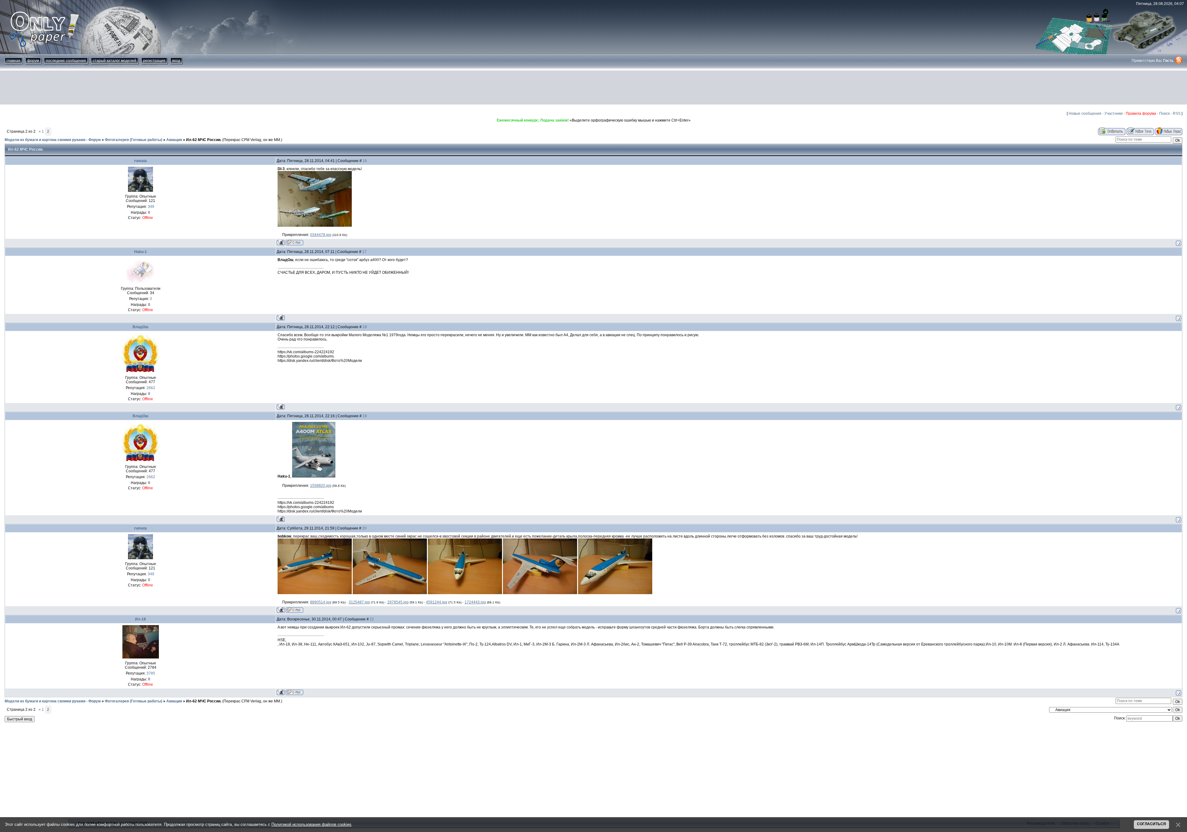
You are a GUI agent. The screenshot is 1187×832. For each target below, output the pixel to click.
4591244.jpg (436, 602)
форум (33, 60)
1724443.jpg (475, 602)
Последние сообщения (66, 60)
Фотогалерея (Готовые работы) (133, 140)
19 (365, 416)
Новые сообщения (1085, 113)
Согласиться (1151, 824)
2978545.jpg (398, 602)
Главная (13, 60)
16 (365, 161)
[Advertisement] (593, 87)
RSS (1177, 113)
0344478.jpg (320, 235)
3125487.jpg (359, 602)
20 (364, 528)
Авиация (174, 140)
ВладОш (140, 327)
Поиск (1164, 113)
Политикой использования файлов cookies (311, 824)
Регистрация (154, 60)
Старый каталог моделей (114, 60)
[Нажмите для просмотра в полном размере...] (315, 593)
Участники (1113, 113)
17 (364, 252)
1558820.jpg (320, 485)
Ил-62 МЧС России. (203, 140)
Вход (176, 60)
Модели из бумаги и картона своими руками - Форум (53, 140)
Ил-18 (140, 619)
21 (372, 619)
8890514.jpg (320, 602)
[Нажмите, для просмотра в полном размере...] (315, 225)
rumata (140, 161)
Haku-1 (140, 252)
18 (365, 327)
